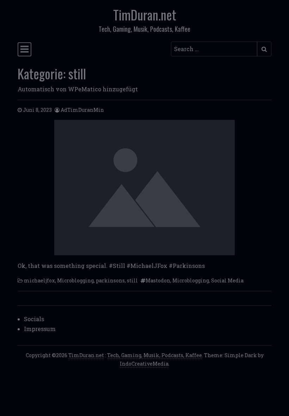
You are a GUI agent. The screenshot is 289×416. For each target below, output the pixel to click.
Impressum (40, 328)
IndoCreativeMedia (144, 363)
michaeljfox (39, 280)
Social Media (227, 280)
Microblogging (75, 280)
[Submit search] (264, 49)
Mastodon (158, 280)
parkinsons (110, 280)
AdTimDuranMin (82, 109)
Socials (34, 319)
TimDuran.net (144, 14)
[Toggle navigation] (24, 49)
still (132, 280)
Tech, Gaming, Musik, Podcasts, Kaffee (154, 355)
